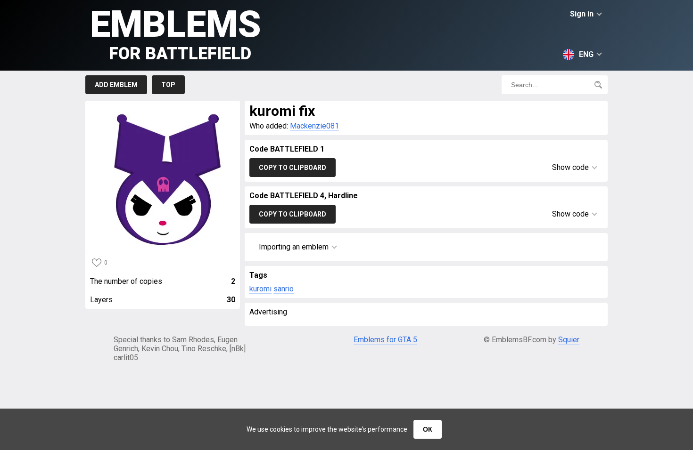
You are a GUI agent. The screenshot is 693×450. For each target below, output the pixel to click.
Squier (568, 339)
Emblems (175, 33)
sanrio (283, 288)
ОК (427, 429)
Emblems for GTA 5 (385, 339)
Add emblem (116, 84)
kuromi (260, 288)
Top (168, 84)
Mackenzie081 (314, 125)
